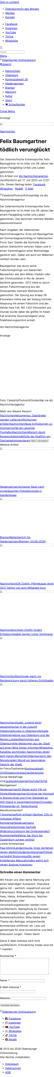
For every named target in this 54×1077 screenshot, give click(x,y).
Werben (10, 13)
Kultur (8, 96)
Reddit (19, 188)
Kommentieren (21, 440)
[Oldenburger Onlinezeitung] (18, 1011)
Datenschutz (13, 1068)
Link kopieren (43, 441)
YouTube (10, 32)
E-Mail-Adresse (10, 987)
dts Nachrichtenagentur (33, 176)
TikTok (9, 36)
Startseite (6, 440)
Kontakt (10, 17)
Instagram (11, 28)
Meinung (10, 91)
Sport (8, 100)
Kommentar (8, 956)
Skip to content (9, 2)
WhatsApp (11, 40)
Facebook (11, 24)
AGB (8, 1072)
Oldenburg (11, 75)
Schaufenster (16, 104)
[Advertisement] (27, 368)
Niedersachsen (14, 83)
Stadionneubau (15, 772)
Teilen (33, 441)
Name (4, 980)
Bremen (10, 87)
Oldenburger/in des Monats (22, 8)
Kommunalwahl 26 (16, 79)
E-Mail (29, 188)
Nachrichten (12, 71)
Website (5, 998)
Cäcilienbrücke (34, 772)
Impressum (12, 1064)
